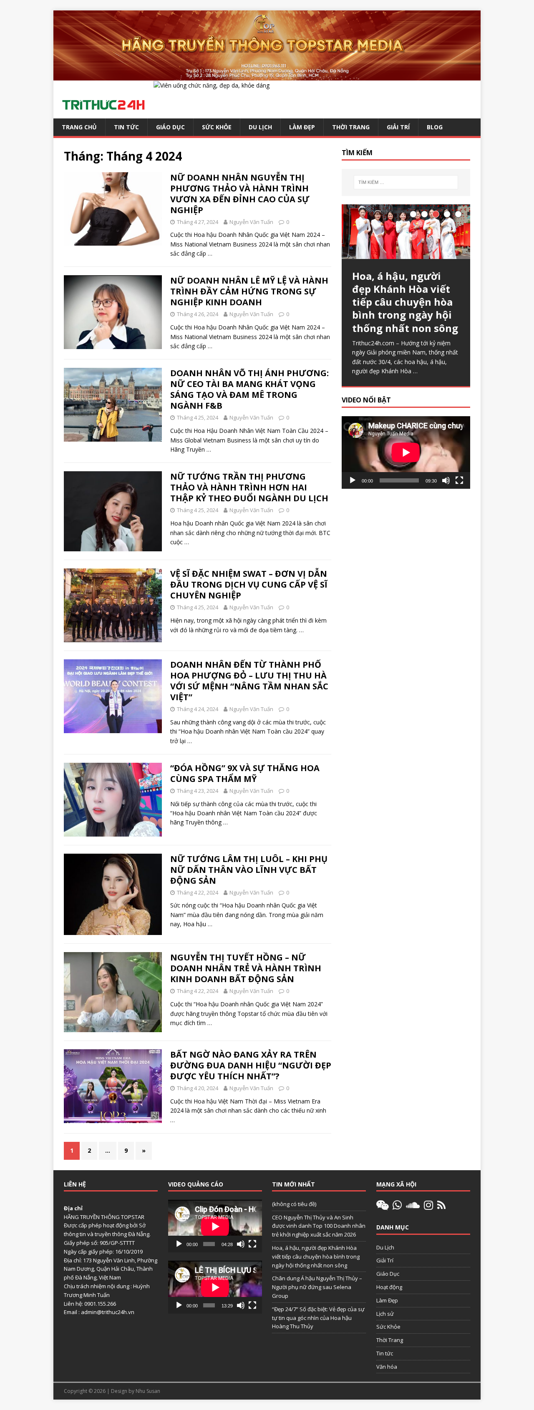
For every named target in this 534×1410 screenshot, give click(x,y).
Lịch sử (385, 1313)
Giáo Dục (170, 127)
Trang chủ (79, 127)
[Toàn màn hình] (459, 480)
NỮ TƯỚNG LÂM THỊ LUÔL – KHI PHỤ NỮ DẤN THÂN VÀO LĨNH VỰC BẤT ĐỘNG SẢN (248, 869)
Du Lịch (260, 127)
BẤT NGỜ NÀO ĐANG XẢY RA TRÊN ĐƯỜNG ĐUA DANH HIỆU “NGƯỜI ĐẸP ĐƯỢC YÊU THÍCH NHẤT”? (250, 1065)
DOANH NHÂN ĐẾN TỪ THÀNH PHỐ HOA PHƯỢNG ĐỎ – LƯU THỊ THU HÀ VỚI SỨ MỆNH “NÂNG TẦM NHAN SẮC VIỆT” (249, 681)
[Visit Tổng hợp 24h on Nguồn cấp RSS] (441, 1207)
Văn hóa (386, 1366)
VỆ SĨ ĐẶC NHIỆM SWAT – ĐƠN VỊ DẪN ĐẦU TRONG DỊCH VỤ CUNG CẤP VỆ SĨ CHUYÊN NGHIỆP (248, 584)
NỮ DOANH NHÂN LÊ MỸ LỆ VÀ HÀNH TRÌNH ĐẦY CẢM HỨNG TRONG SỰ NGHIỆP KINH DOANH (249, 291)
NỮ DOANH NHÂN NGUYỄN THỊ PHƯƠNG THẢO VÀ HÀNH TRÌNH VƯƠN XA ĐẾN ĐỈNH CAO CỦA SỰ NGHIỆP (240, 194)
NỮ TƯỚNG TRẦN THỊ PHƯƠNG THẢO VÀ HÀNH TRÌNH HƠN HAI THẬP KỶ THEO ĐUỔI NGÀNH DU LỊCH (249, 487)
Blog (435, 127)
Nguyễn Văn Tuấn (251, 222)
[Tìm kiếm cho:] (406, 182)
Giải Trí (398, 127)
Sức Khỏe (217, 127)
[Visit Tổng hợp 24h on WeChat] (382, 1207)
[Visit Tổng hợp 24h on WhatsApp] (397, 1207)
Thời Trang (351, 127)
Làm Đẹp (302, 127)
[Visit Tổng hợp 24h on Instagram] (428, 1207)
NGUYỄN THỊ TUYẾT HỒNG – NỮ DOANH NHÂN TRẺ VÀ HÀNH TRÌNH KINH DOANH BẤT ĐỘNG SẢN (245, 968)
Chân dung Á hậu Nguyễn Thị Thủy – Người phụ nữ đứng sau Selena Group (317, 1286)
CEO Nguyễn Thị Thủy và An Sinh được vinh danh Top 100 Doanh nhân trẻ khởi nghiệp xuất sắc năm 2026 (318, 1226)
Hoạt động (389, 1287)
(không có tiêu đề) (294, 1204)
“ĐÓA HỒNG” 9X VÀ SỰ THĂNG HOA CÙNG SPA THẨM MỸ (245, 773)
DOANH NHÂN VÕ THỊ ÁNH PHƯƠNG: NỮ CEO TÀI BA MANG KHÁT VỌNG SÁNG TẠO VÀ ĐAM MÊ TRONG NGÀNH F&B (249, 389)
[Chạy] (352, 480)
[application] (406, 452)
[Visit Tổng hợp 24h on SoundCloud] (413, 1207)
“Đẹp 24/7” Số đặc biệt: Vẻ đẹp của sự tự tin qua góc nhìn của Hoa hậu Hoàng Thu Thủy (318, 1317)
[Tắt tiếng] (446, 480)
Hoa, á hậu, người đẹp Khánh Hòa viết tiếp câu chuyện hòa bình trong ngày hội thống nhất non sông (316, 1256)
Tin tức (126, 127)
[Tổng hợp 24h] (267, 76)
